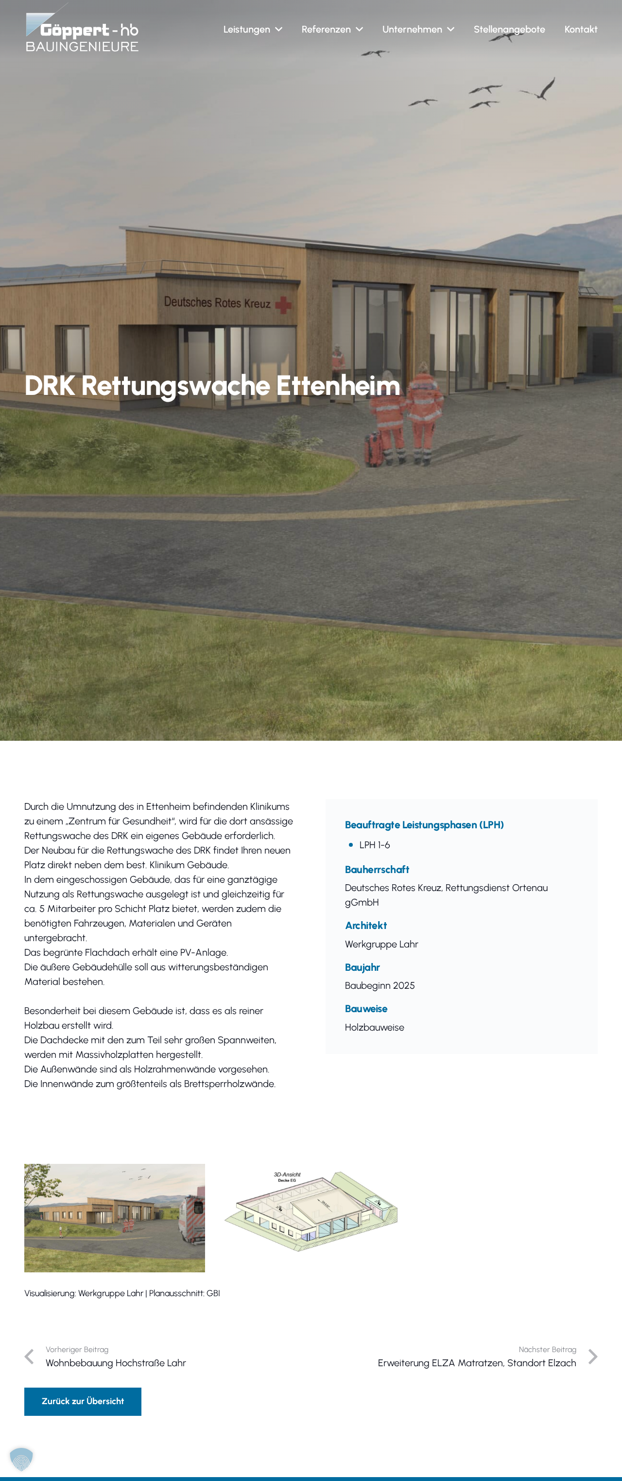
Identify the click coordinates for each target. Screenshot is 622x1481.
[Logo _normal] (82, 27)
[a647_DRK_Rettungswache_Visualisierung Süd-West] (114, 1218)
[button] (278, 29)
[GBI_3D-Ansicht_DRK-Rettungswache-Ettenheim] (311, 1208)
